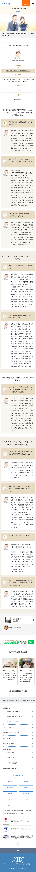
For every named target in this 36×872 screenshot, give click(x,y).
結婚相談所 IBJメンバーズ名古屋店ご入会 (18, 71)
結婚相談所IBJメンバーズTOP (11, 700)
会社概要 (7, 810)
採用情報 (28, 810)
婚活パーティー (25, 813)
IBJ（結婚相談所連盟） (11, 813)
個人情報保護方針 (18, 810)
